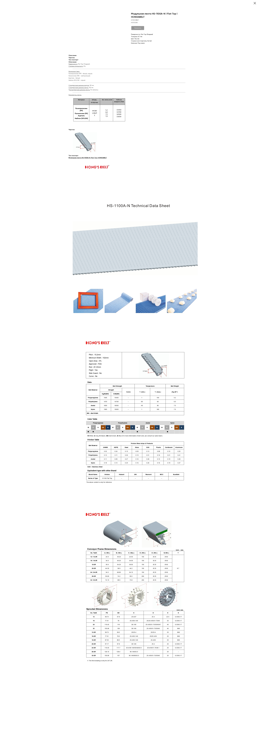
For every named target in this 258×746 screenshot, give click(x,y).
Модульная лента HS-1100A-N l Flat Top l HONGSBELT (88, 158)
